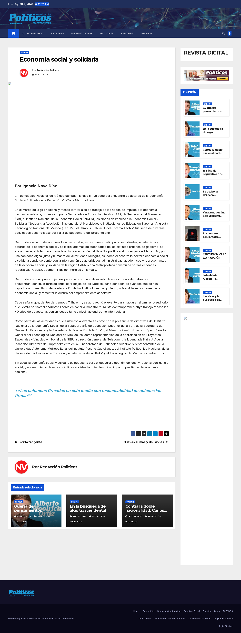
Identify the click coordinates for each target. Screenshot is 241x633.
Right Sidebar (226, 626)
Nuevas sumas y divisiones (143, 442)
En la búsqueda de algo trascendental (88, 508)
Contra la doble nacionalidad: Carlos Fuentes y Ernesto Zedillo (213, 154)
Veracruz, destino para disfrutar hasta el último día (215, 216)
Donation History (211, 611)
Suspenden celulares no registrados (211, 237)
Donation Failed (192, 611)
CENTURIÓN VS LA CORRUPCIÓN (214, 256)
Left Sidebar (145, 618)
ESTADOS (57, 33)
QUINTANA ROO (33, 33)
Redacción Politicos (48, 70)
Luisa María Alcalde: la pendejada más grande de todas (213, 280)
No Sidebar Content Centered (170, 618)
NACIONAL (107, 33)
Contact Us (148, 611)
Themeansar (67, 618)
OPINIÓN (146, 33)
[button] (223, 33)
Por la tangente (31, 442)
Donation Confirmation (169, 611)
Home (136, 611)
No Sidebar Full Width (200, 618)
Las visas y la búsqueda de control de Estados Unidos (213, 301)
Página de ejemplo (223, 618)
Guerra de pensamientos (28, 508)
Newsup (53, 618)
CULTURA (127, 33)
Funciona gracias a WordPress (24, 618)
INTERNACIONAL (82, 33)
